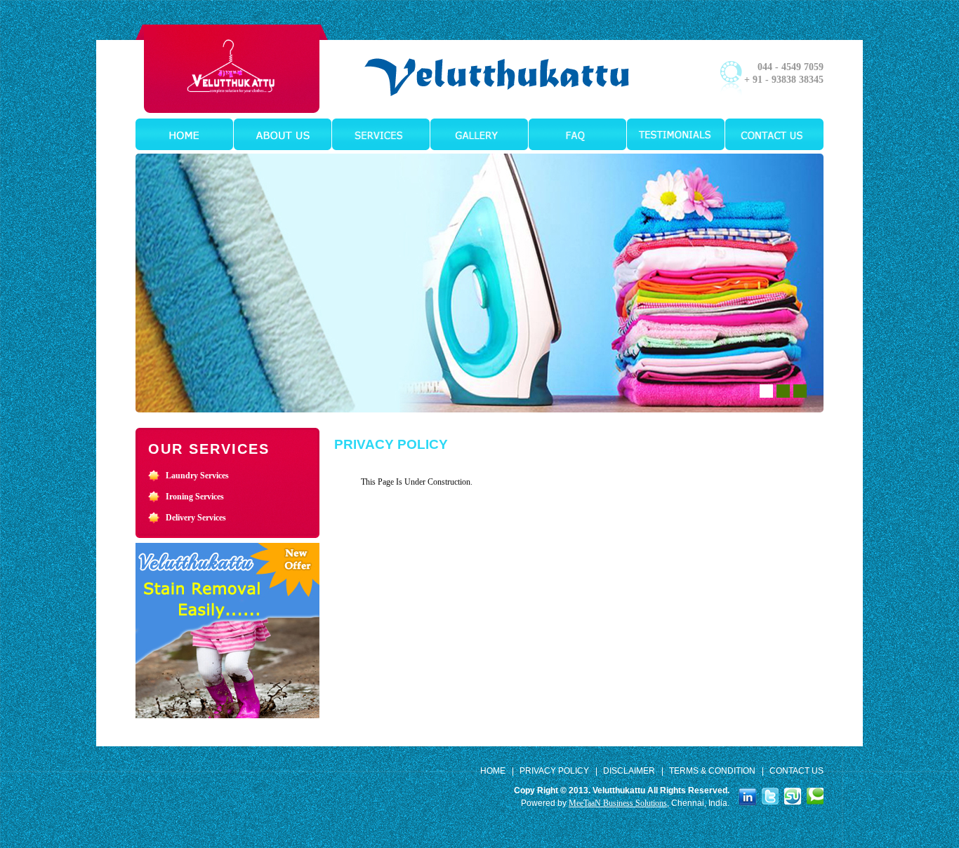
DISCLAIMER (629, 771)
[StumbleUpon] (792, 795)
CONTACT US (796, 771)
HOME (492, 771)
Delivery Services (196, 518)
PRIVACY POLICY (554, 771)
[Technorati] (815, 795)
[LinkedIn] (748, 796)
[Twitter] (770, 795)
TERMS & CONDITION (712, 771)
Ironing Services (195, 497)
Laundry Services (197, 475)
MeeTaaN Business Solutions (618, 803)
